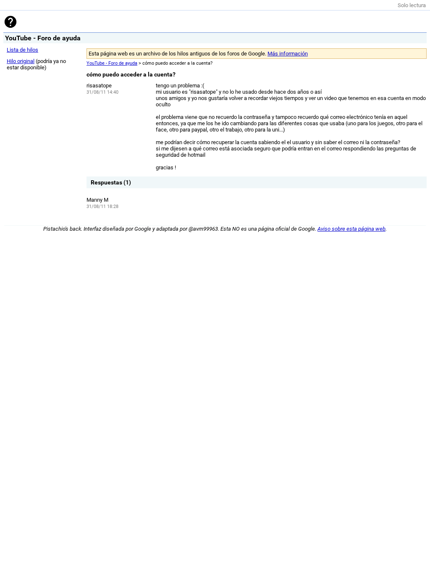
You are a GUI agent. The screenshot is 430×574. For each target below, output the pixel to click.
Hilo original (20, 61)
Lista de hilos (22, 50)
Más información (287, 53)
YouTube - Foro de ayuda (112, 63)
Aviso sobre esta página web (351, 229)
